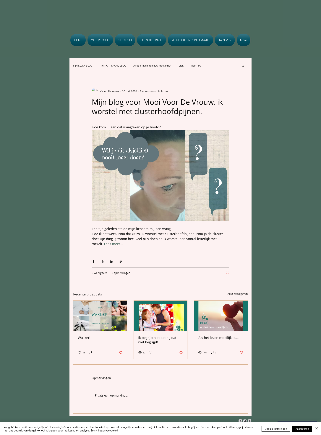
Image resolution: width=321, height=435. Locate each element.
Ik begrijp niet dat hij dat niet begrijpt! (157, 339)
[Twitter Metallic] (245, 421)
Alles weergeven (238, 293)
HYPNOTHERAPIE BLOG (113, 65)
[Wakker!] (100, 316)
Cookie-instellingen (276, 429)
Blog (181, 65)
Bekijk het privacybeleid (104, 430)
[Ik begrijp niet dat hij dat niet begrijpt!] (160, 316)
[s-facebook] (240, 421)
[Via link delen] (121, 261)
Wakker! (84, 337)
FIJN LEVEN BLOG (82, 65)
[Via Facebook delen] (93, 261)
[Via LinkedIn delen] (112, 261)
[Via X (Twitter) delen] (102, 261)
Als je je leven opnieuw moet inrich (152, 65)
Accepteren (302, 429)
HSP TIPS (196, 65)
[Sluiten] (316, 428)
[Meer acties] (227, 91)
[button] (243, 65)
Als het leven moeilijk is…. (218, 337)
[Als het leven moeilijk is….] (221, 316)
